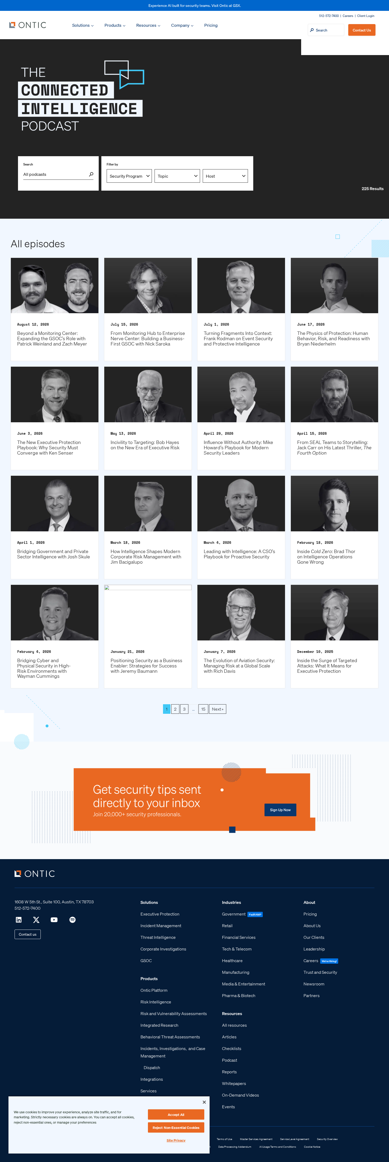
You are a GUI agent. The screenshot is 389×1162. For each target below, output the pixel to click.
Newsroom (314, 983)
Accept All (176, 1114)
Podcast (229, 1060)
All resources (234, 1025)
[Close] (204, 1102)
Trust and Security (320, 972)
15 (203, 709)
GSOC (146, 960)
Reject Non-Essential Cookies (176, 1127)
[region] (109, 1125)
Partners (312, 995)
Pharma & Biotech (238, 995)
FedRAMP (255, 914)
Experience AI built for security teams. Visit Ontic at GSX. (194, 5)
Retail (227, 925)
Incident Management (161, 925)
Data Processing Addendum (234, 1146)
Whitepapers (234, 1083)
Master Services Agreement (256, 1139)
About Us (312, 925)
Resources (146, 25)
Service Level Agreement (294, 1139)
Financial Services (239, 937)
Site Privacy (176, 1140)
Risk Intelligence (156, 1001)
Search (28, 164)
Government (234, 914)
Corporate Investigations (163, 949)
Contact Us (362, 30)
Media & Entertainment (243, 983)
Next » (217, 709)
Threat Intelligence (158, 937)
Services (149, 1090)
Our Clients (314, 937)
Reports (229, 1071)
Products (113, 25)
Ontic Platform (154, 990)
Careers (348, 16)
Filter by (112, 164)
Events (228, 1106)
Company (180, 25)
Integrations (152, 1079)
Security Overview (327, 1139)
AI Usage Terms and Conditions (277, 1146)
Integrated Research (159, 1025)
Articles (229, 1036)
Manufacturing (235, 972)
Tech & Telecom (237, 949)
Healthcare (232, 960)
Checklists (231, 1048)
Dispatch (152, 1067)
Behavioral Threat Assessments (170, 1036)
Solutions (81, 25)
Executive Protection (160, 914)
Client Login (365, 16)
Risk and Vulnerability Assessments (174, 1013)
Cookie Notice (312, 1146)
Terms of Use (224, 1139)
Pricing (211, 25)
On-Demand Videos (240, 1095)
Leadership (314, 949)
